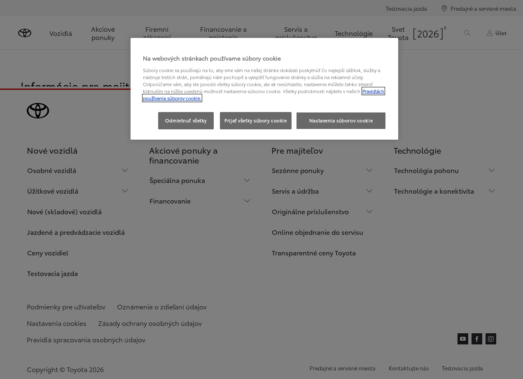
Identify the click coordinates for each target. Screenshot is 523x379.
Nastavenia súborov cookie (341, 120)
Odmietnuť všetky (186, 120)
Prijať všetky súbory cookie (255, 120)
